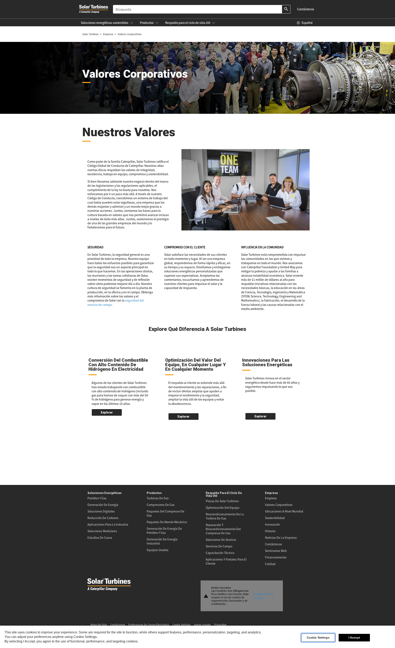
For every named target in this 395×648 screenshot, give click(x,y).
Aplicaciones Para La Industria (107, 524)
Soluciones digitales (101, 511)
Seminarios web (276, 551)
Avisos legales (202, 624)
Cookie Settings (318, 637)
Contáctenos (273, 544)
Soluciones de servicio (221, 540)
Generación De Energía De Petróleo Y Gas (164, 530)
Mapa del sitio (99, 624)
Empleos (271, 498)
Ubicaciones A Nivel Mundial (284, 511)
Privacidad (220, 624)
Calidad (270, 564)
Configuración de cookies (264, 596)
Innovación (272, 524)
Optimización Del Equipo (222, 507)
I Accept (354, 637)
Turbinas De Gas (158, 498)
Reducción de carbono (102, 518)
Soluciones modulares (102, 531)
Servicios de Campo (219, 546)
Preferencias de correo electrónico (148, 624)
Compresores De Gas (161, 505)
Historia (270, 531)
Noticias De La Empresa (281, 537)
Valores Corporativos (279, 505)
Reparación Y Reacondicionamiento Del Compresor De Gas (223, 529)
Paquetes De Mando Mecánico (167, 522)
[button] (107, 22)
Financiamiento (275, 557)
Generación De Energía (102, 505)
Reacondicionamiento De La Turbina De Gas (225, 516)
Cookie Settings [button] (181, 624)
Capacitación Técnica (220, 553)
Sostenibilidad (275, 518)
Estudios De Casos (99, 537)
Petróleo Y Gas (97, 498)
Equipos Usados (157, 550)
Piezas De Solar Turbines (222, 501)
